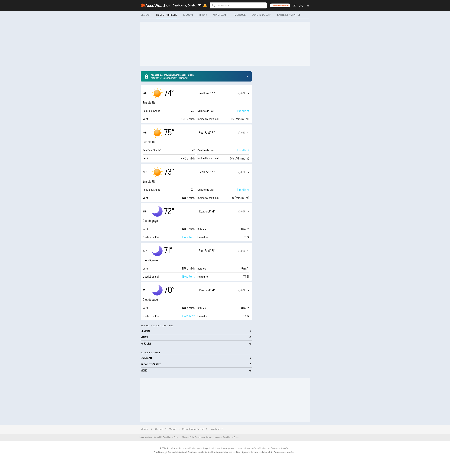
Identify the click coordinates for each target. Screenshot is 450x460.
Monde (145, 429)
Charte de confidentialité (199, 452)
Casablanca (216, 429)
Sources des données (284, 452)
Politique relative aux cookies (226, 452)
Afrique (159, 429)
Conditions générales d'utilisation (170, 452)
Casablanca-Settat (193, 429)
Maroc (172, 429)
